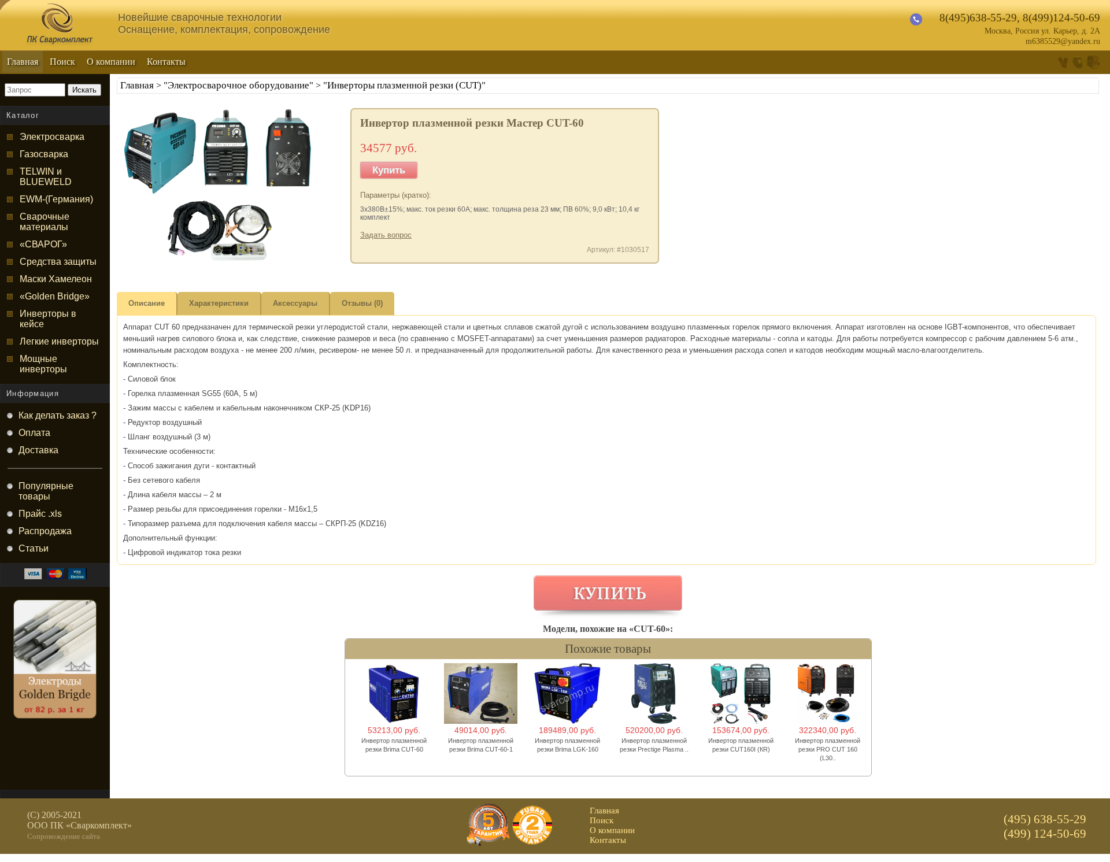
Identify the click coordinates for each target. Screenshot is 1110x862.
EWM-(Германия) (56, 199)
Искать (84, 90)
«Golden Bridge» (55, 296)
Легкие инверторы (59, 341)
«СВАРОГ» (43, 244)
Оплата (34, 433)
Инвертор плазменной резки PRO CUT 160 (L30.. (827, 749)
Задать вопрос (386, 235)
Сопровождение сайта (63, 836)
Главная (22, 61)
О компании (111, 61)
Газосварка (44, 154)
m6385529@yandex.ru (1063, 41)
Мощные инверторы (43, 364)
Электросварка (52, 137)
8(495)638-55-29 (978, 18)
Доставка (38, 450)
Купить (388, 170)
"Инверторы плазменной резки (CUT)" (404, 85)
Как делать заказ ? (57, 415)
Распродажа (45, 531)
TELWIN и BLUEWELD (46, 177)
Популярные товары (45, 491)
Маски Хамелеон (56, 279)
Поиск (62, 61)
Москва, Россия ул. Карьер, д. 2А (1042, 31)
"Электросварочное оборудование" (238, 85)
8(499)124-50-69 (1061, 18)
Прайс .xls (40, 514)
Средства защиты (58, 262)
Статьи (33, 548)
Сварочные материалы (44, 222)
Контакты (166, 61)
